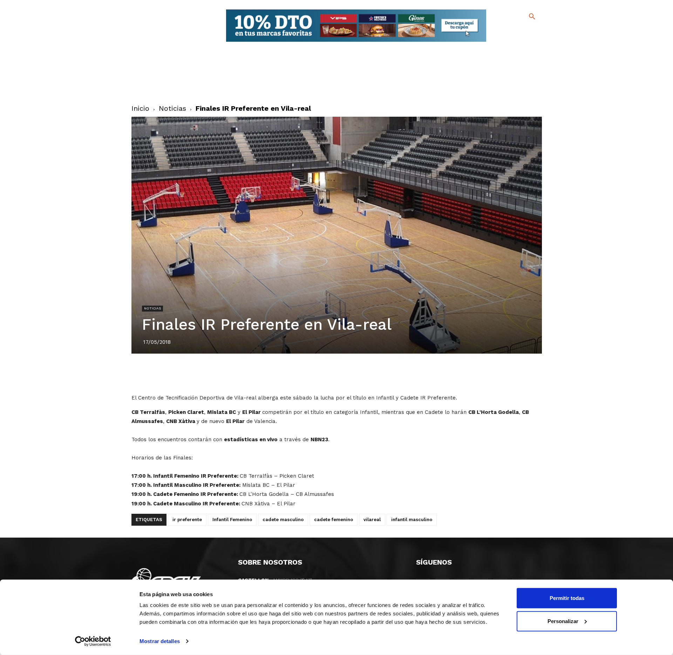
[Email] (377, 373)
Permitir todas (567, 598)
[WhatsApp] (361, 373)
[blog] (524, 30)
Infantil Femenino (232, 519)
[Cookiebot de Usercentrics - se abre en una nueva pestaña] (93, 641)
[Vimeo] (514, 42)
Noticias (172, 108)
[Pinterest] (328, 373)
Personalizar (563, 621)
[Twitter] (513, 30)
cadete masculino (283, 519)
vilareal (372, 519)
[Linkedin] (345, 373)
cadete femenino (333, 519)
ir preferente (187, 519)
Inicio (140, 108)
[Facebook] (503, 32)
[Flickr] (503, 42)
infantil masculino (411, 519)
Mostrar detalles (160, 641)
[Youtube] (526, 42)
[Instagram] (535, 32)
